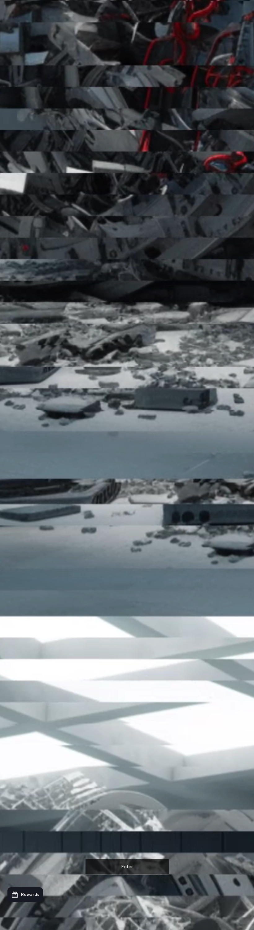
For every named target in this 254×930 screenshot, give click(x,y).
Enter (127, 867)
